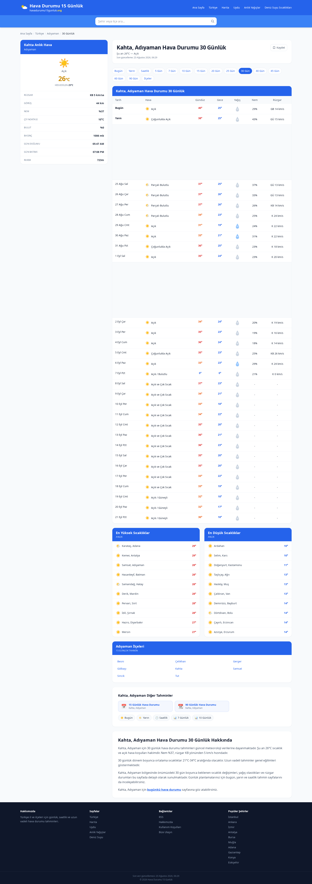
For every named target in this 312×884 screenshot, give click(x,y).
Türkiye (213, 7)
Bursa (231, 837)
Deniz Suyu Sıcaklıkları (278, 7)
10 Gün (186, 71)
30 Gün (245, 71)
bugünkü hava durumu (164, 790)
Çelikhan (180, 661)
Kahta (178, 668)
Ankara (232, 822)
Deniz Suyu (96, 837)
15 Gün (201, 71)
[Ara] (212, 21)
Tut (177, 676)
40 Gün (260, 71)
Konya (232, 857)
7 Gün (172, 71)
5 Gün (158, 71)
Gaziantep (234, 852)
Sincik (120, 676)
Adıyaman (53, 33)
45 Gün (275, 71)
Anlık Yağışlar (252, 7)
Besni (120, 661)
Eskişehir (233, 862)
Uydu (236, 7)
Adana (232, 847)
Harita (225, 7)
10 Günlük (203, 717)
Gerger (237, 661)
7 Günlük (181, 717)
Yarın (132, 71)
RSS (161, 817)
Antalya (232, 832)
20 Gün (215, 71)
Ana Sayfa (198, 7)
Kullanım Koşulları (170, 827)
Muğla (232, 842)
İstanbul (233, 817)
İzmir (231, 827)
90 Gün (133, 78)
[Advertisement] (202, 152)
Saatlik (145, 71)
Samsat (237, 668)
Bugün (118, 71)
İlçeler (148, 78)
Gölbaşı (121, 668)
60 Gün (118, 78)
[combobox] (156, 21)
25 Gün (230, 71)
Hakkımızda (166, 822)
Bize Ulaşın (165, 832)
